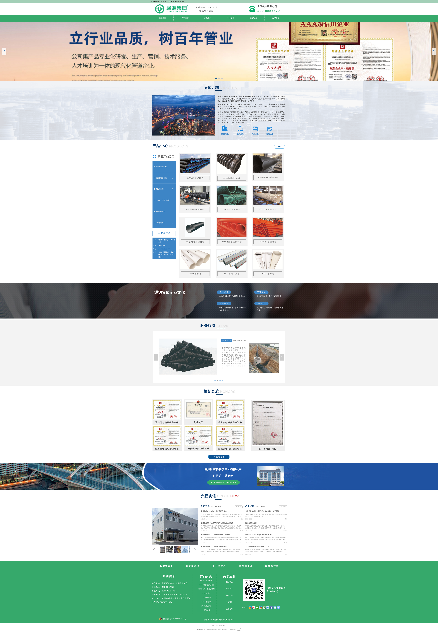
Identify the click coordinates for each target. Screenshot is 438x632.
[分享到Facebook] (271, 607)
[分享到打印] (278, 607)
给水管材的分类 (251, 523)
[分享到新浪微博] (253, 607)
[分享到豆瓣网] (264, 607)
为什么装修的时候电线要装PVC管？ (258, 546)
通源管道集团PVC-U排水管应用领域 (214, 546)
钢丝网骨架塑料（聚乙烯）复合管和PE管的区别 (262, 511)
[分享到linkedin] (275, 607)
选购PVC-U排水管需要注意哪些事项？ (259, 535)
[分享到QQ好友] (260, 607)
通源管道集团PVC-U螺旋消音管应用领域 (215, 535)
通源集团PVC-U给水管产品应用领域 (214, 511)
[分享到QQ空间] (250, 607)
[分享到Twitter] (267, 607)
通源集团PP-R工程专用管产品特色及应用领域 (217, 523)
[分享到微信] (257, 607)
